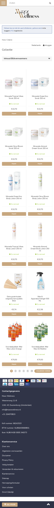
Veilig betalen (8, 464)
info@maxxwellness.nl (11, 409)
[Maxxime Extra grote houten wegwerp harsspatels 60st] (14, 281)
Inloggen (48, 45)
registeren (18, 31)
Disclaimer (6, 455)
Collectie (9, 40)
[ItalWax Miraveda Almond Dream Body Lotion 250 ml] (40, 231)
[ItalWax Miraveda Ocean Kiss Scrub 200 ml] (40, 80)
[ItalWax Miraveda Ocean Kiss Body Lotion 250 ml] (14, 181)
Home (4, 40)
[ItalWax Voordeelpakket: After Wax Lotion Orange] (14, 331)
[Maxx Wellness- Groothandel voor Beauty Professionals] (27, 13)
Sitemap (5, 478)
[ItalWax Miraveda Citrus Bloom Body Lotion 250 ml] (40, 181)
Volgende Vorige (43, 371)
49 (32, 371)
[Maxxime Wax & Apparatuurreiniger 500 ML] (40, 281)
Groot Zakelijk (8, 492)
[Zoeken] (50, 3)
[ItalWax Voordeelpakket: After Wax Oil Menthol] (40, 331)
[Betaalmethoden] (27, 382)
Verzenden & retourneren (12, 469)
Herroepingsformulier (11, 483)
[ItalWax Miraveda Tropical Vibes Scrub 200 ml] (14, 80)
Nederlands (36, 45)
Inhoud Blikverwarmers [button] (15, 58)
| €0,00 (11, 504)
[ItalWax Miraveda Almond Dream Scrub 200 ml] (40, 130)
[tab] (27, 58)
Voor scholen (7, 487)
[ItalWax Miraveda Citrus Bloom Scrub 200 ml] (14, 130)
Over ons (6, 446)
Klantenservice (8, 474)
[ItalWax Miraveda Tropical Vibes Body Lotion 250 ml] (14, 231)
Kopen (14, 114)
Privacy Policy (7, 460)
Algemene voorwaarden (12, 451)
